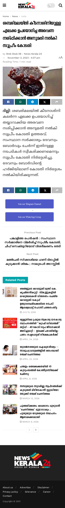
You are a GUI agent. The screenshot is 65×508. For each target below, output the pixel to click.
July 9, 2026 (29, 312)
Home (6, 16)
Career (47, 491)
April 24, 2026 (30, 339)
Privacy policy (10, 491)
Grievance (30, 491)
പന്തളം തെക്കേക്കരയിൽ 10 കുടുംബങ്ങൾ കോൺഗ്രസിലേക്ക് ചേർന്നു (39, 370)
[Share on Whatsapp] (20, 102)
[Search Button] (60, 5)
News (15, 16)
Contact (7, 496)
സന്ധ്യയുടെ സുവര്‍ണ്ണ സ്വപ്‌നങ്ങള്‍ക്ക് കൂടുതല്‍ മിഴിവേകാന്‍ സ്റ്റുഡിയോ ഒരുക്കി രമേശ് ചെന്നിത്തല (41, 390)
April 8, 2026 (29, 378)
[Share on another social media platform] (56, 102)
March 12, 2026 (30, 398)
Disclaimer (43, 487)
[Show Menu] (4, 5)
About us (8, 487)
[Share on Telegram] (32, 102)
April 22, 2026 (30, 359)
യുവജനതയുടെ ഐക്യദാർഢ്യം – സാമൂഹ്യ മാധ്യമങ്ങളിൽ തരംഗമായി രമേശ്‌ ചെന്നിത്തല (39, 350)
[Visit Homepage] (27, 5)
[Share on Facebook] (8, 102)
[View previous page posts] (29, 429)
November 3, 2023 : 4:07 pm (24, 57)
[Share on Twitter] (44, 102)
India (23, 16)
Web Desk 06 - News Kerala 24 (24, 53)
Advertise (25, 487)
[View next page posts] (36, 429)
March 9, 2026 (30, 422)
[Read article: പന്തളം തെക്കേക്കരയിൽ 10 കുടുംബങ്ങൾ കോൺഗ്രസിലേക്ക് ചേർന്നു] (10, 370)
